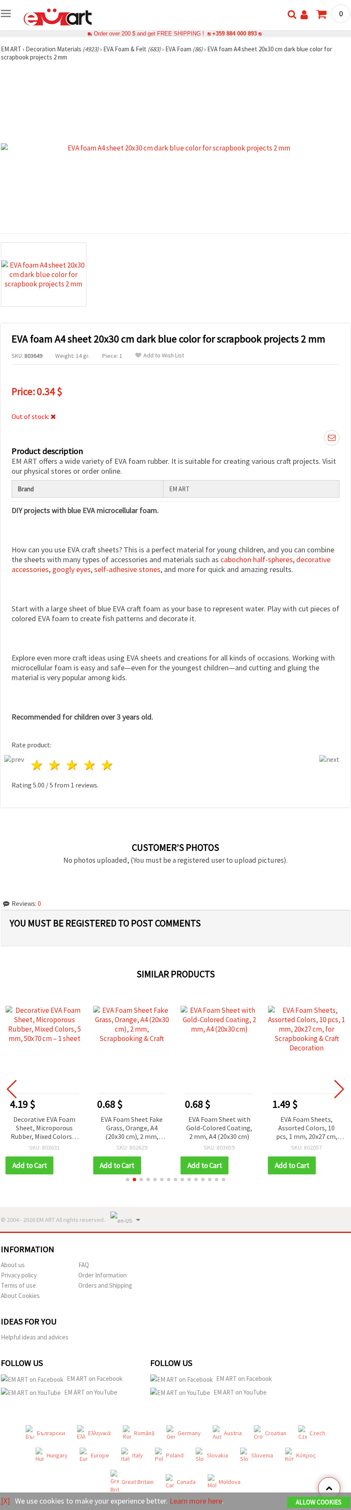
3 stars (72, 765)
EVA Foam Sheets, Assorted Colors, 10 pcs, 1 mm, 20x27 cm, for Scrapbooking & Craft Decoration (219, 1128)
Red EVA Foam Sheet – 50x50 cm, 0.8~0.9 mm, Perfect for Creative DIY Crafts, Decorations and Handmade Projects (306, 1128)
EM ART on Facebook (94, 1378)
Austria (233, 1433)
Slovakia (217, 1455)
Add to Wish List (163, 355)
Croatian (275, 1433)
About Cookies (20, 1296)
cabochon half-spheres (256, 559)
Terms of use (18, 1285)
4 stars (89, 765)
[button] (127, 1179)
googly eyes (71, 569)
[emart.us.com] (58, 16)
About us (13, 1265)
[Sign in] (304, 14)
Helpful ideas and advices (34, 1337)
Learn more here (196, 1501)
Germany (189, 1433)
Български (51, 1433)
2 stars (55, 765)
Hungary (57, 1455)
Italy (137, 1455)
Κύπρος (306, 1455)
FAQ (83, 1265)
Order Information (102, 1275)
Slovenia (262, 1455)
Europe (100, 1455)
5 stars (107, 765)
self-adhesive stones (127, 569)
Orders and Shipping (105, 1285)
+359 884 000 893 (234, 33)
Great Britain (138, 1482)
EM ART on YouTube (90, 1392)
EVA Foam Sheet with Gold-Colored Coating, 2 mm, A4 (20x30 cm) (132, 1128)
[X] (5, 1501)
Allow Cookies (319, 1502)
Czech (317, 1433)
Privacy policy (19, 1275)
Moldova (230, 1482)
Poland (175, 1455)
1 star (37, 765)
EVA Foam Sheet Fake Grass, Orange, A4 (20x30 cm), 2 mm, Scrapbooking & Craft (44, 1128)
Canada (186, 1482)
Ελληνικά (99, 1433)
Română (144, 1433)
